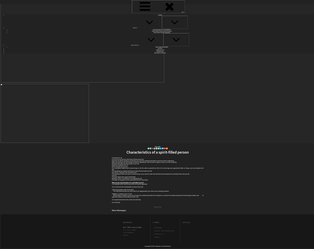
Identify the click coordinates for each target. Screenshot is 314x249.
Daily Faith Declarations (161, 47)
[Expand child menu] (175, 22)
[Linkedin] (161, 148)
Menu (183, 12)
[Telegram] (159, 148)
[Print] (167, 148)
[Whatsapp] (157, 148)
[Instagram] (155, 148)
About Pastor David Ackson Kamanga (162, 31)
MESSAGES (160, 51)
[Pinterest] (165, 148)
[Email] (148, 148)
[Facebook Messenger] (163, 148)
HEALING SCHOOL (160, 52)
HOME (160, 15)
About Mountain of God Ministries (162, 29)
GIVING (160, 48)
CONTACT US (160, 50)
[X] (153, 148)
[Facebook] (150, 148)
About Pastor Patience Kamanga (161, 32)
